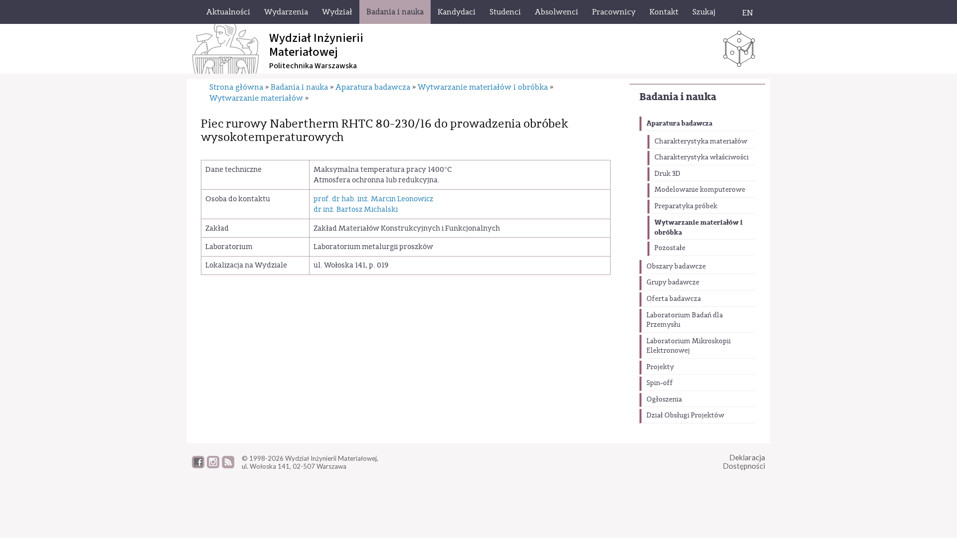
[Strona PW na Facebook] (198, 466)
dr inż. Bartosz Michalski (356, 209)
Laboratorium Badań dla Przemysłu (684, 320)
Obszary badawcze (676, 266)
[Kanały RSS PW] (228, 466)
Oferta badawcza (673, 298)
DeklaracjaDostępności (744, 461)
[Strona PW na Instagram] (213, 466)
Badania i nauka (677, 97)
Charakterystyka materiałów (700, 141)
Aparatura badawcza (679, 123)
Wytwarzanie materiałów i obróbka (698, 227)
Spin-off (659, 383)
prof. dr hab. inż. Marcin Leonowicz (373, 199)
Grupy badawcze (672, 282)
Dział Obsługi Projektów (685, 415)
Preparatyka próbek (685, 206)
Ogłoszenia (664, 399)
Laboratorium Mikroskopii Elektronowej (688, 346)
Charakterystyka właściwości (701, 157)
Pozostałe (669, 248)
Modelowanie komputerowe (699, 189)
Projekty (660, 367)
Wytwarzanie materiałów (256, 98)
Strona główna (236, 87)
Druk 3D (667, 173)
